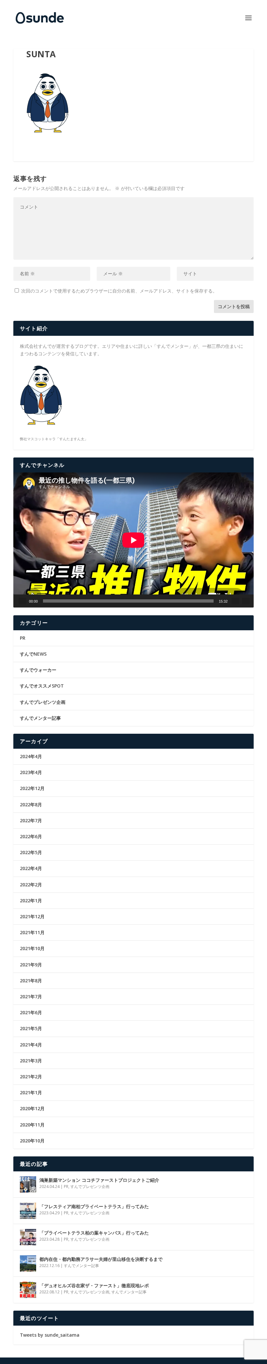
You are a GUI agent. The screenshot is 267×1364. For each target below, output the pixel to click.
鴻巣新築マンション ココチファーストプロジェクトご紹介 (99, 1180)
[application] (133, 539)
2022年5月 (31, 852)
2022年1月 (31, 900)
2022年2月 (31, 884)
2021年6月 (31, 1012)
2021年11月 (32, 932)
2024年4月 (31, 756)
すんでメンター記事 (40, 718)
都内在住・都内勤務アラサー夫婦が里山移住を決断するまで (100, 1259)
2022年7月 (31, 820)
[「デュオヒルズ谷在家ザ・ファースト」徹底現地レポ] (28, 1290)
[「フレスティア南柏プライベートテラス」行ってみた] (28, 1211)
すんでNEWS (33, 654)
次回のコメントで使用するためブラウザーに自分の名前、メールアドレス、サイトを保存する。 (119, 291)
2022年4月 (31, 868)
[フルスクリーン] (246, 601)
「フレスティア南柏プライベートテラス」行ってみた (94, 1206)
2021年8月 (31, 980)
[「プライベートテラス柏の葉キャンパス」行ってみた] (28, 1237)
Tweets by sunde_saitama (49, 1335)
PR (22, 638)
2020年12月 (32, 1108)
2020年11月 (32, 1125)
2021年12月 (32, 916)
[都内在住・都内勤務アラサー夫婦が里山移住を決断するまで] (28, 1263)
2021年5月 (31, 1028)
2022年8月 (31, 804)
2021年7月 (31, 996)
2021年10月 (32, 948)
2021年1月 (31, 1092)
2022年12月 (32, 788)
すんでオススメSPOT (42, 686)
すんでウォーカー (38, 670)
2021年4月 (31, 1045)
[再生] (22, 601)
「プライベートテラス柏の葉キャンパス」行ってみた (94, 1233)
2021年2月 (31, 1076)
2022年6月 (31, 836)
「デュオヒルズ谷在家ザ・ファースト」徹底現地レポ (94, 1285)
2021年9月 (31, 965)
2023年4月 (31, 772)
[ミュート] (235, 601)
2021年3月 (31, 1060)
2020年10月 (32, 1141)
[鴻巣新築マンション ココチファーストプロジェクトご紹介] (28, 1184)
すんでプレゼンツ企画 (42, 702)
